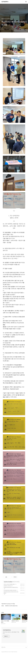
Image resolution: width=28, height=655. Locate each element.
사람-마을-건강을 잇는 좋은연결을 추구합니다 (11, 632)
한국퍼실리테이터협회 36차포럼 (10, 590)
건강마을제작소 (4, 1)
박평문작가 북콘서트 (8, 585)
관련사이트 (3, 647)
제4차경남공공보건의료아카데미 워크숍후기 (11, 592)
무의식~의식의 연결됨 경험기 (9, 584)
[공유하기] (8, 577)
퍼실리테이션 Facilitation (8, 581)
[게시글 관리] (10, 577)
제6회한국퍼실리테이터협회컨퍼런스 (11, 587)
